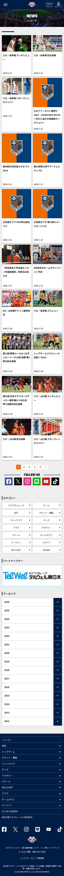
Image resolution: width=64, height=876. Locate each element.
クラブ (16, 527)
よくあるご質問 (24, 851)
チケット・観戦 (46, 512)
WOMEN (46, 549)
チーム (46, 505)
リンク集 (44, 847)
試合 (16, 512)
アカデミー (46, 527)
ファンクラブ (16, 520)
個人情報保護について (30, 847)
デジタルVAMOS (10, 811)
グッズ (46, 520)
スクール (16, 535)
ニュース (6, 739)
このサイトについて (12, 847)
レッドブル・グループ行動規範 (32, 858)
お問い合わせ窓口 (39, 851)
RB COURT (16, 549)
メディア (46, 542)
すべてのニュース (16, 505)
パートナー (16, 542)
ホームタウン (46, 535)
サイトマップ (54, 847)
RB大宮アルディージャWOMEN (17, 817)
